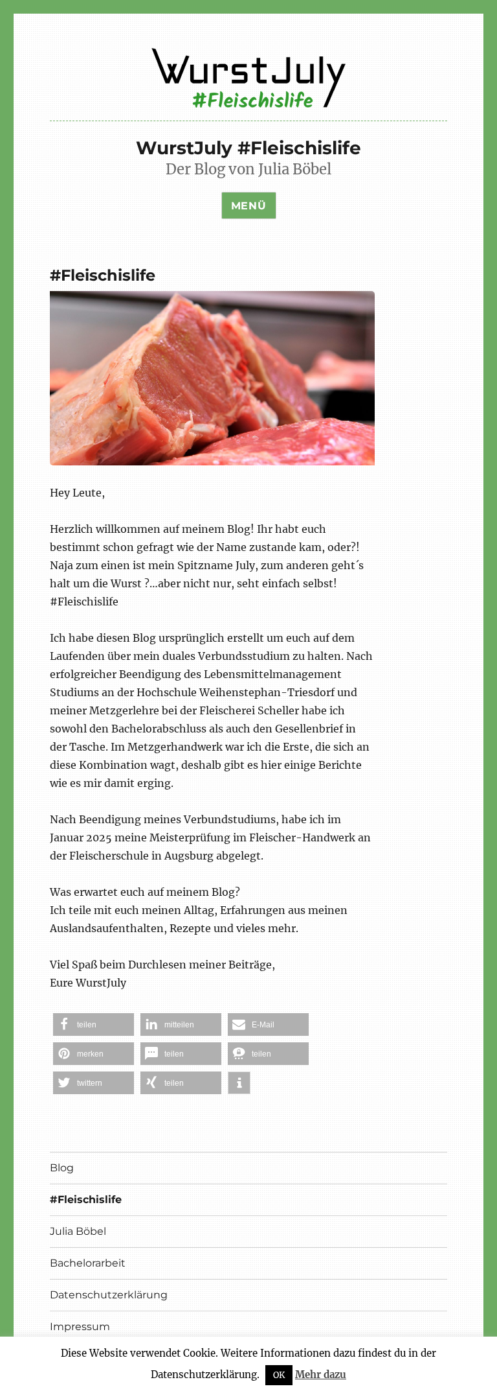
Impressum (80, 1326)
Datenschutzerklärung (109, 1295)
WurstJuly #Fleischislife (248, 148)
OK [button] (279, 1375)
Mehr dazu (320, 1374)
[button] (93, 1024)
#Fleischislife (86, 1199)
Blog (62, 1168)
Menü (249, 206)
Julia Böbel (78, 1231)
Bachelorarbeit (88, 1263)
